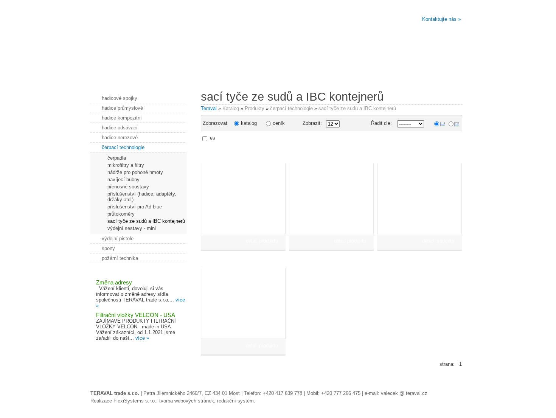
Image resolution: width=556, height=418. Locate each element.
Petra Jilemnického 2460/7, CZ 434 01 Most (191, 393)
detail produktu (262, 241)
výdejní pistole (118, 238)
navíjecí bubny (123, 179)
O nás (120, 72)
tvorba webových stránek (186, 401)
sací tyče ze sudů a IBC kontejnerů (357, 108)
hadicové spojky (119, 98)
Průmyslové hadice (370, 72)
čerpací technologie (291, 108)
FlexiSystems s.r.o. (134, 401)
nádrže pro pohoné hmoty (135, 172)
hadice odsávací (120, 128)
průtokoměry (121, 214)
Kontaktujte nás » (441, 19)
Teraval (209, 108)
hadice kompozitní (122, 118)
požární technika (120, 258)
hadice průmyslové (122, 108)
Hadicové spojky (307, 72)
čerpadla (116, 158)
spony (108, 248)
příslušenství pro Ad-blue (134, 207)
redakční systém (235, 401)
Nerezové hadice (183, 72)
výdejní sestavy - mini (131, 228)
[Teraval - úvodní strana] (183, 34)
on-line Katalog (432, 72)
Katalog (230, 108)
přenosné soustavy (128, 187)
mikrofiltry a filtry (125, 165)
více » (142, 338)
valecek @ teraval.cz (404, 393)
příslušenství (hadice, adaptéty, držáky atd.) (141, 196)
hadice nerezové (120, 137)
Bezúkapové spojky (245, 72)
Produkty (254, 108)
